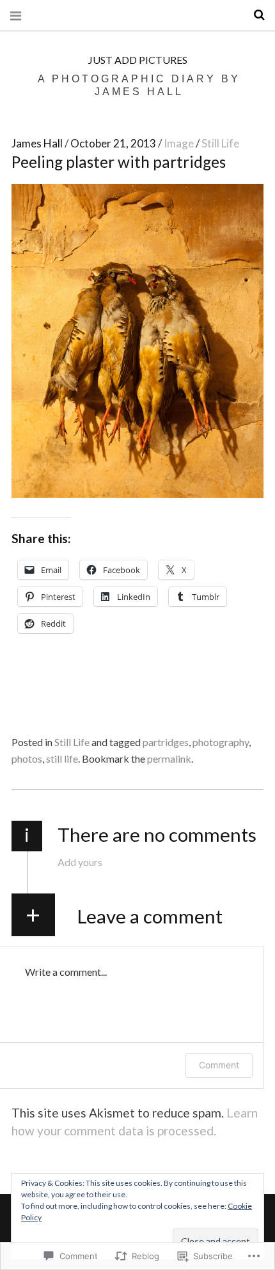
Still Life (220, 143)
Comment (219, 1064)
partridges (166, 742)
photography (220, 742)
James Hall (38, 143)
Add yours (80, 862)
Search (254, 15)
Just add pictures (137, 60)
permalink (169, 758)
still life (62, 758)
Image (180, 143)
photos (27, 758)
